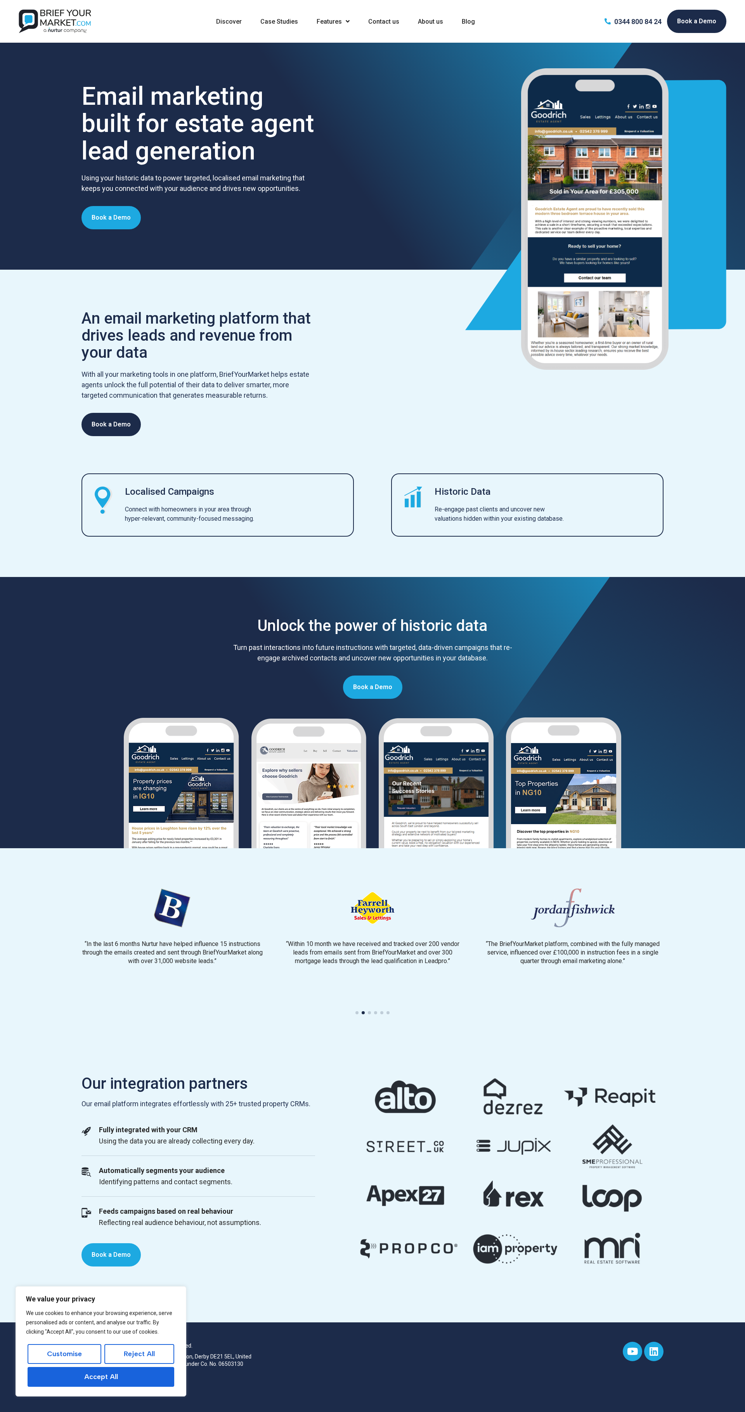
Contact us (383, 21)
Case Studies (279, 21)
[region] (101, 1341)
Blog (468, 21)
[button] (357, 1012)
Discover (229, 21)
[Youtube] (632, 1351)
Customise (64, 1354)
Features (329, 21)
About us (430, 21)
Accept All (101, 1376)
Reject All (139, 1354)
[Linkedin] (654, 1351)
